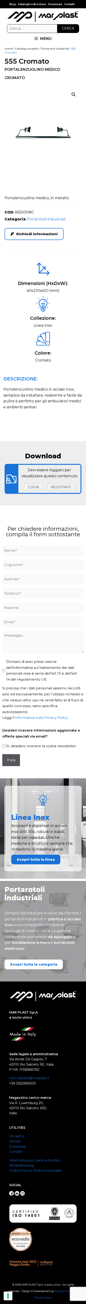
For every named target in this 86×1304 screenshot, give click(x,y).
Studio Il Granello (65, 1291)
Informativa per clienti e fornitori (35, 1160)
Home (9, 48)
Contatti (69, 4)
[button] (73, 94)
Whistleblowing (21, 1165)
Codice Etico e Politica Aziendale (35, 1170)
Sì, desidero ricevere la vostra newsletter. (41, 746)
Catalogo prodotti (27, 48)
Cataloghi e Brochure (32, 4)
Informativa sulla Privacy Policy (40, 717)
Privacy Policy (43, 1297)
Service (15, 1141)
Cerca (68, 28)
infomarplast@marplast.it (29, 1078)
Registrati (61, 487)
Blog (12, 4)
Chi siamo (17, 1136)
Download (55, 4)
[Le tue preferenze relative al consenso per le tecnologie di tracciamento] (8, 1296)
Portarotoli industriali (55, 48)
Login (33, 487)
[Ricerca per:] (43, 28)
